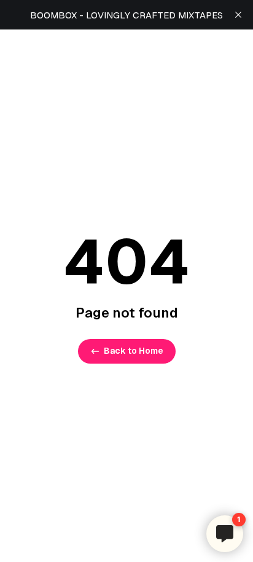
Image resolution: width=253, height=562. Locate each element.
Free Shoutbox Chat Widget (205, 505)
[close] (238, 15)
